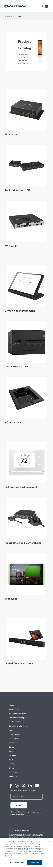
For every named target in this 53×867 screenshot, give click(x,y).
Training (12, 764)
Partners (12, 755)
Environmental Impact (18, 717)
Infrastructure (12, 422)
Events (11, 768)
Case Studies (14, 734)
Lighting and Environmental (20, 487)
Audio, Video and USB (17, 190)
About (11, 705)
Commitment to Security (19, 726)
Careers (12, 747)
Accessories (11, 134)
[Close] (49, 841)
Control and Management (19, 311)
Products (8, 16)
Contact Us (13, 743)
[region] (26, 852)
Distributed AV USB (16, 366)
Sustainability (14, 709)
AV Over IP (10, 246)
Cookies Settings (17, 862)
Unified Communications (18, 663)
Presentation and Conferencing (22, 543)
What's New (14, 738)
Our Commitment (16, 722)
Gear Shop (13, 772)
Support (12, 751)
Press (11, 759)
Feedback (13, 776)
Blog (10, 730)
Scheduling (10, 599)
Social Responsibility (17, 713)
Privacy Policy (23, 848)
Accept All (35, 862)
